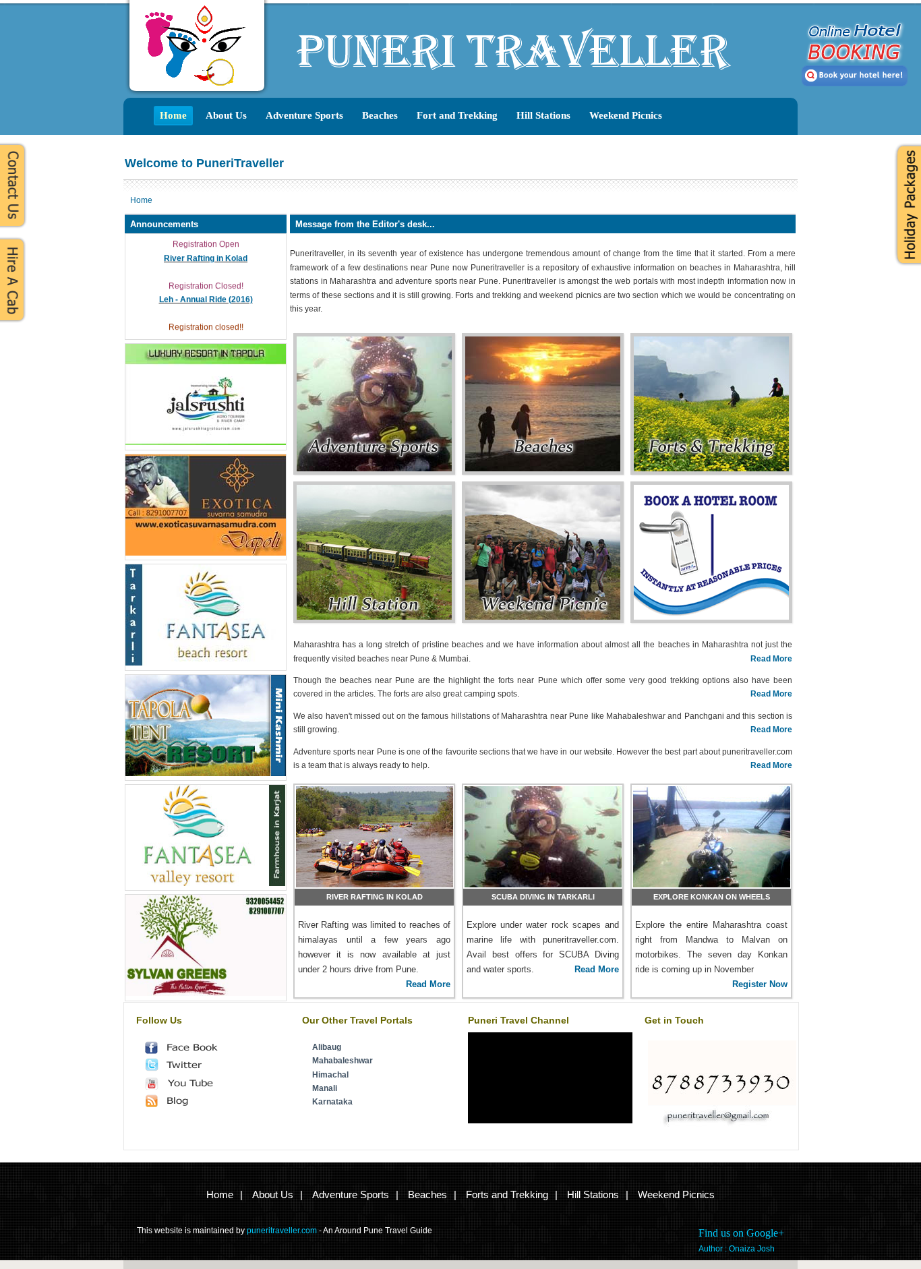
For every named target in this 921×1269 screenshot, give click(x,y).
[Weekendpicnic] (542, 538)
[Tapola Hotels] (205, 773)
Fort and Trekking (457, 115)
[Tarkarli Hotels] (205, 663)
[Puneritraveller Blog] (190, 1104)
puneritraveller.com (282, 1230)
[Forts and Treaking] (711, 382)
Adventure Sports (304, 115)
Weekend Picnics (625, 115)
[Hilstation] (374, 538)
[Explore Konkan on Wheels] (711, 837)
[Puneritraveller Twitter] (190, 1068)
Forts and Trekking (507, 1194)
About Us (226, 115)
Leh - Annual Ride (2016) (206, 294)
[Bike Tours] (205, 442)
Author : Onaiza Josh (737, 1248)
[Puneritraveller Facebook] (190, 1051)
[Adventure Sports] (374, 375)
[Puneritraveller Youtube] (190, 1087)
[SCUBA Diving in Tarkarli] (542, 837)
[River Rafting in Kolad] (374, 837)
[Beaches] (542, 382)
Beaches (380, 115)
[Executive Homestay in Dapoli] (205, 993)
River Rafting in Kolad (205, 253)
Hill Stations (543, 115)
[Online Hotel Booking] (711, 523)
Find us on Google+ (741, 1233)
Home (173, 115)
